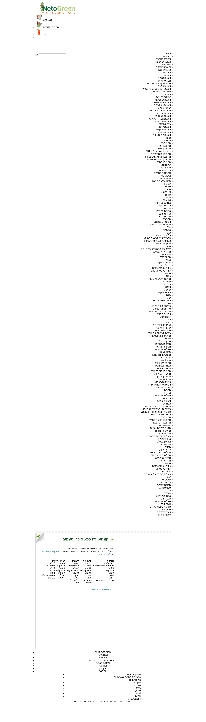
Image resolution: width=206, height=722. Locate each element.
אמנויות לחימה (163, 496)
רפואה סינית (164, 384)
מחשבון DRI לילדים (161, 154)
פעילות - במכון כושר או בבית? (156, 412)
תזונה (168, 137)
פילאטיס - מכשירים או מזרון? (156, 409)
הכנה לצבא (165, 498)
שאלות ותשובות (163, 349)
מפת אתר (103, 655)
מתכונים (167, 219)
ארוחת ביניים (164, 208)
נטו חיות (167, 393)
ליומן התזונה (104, 554)
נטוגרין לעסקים (163, 67)
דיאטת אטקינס (163, 129)
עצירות (167, 284)
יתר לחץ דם (165, 265)
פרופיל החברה (163, 59)
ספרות (167, 390)
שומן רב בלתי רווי (162, 341)
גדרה (138, 688)
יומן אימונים (165, 425)
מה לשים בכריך (163, 216)
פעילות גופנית (164, 401)
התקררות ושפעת (162, 243)
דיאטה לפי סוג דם (162, 135)
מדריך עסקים (134, 674)
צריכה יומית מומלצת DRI (158, 151)
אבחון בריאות (164, 368)
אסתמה (167, 230)
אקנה (168, 232)
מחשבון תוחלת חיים (161, 371)
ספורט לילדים (164, 485)
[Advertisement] (50, 45)
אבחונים (166, 140)
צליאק (168, 287)
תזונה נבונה (165, 352)
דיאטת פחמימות (162, 121)
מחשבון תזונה (164, 146)
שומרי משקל (164, 108)
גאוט (168, 295)
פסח (168, 197)
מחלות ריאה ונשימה (161, 455)
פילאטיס (166, 479)
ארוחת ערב (165, 213)
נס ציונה (137, 685)
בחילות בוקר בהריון (161, 306)
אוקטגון (103, 668)
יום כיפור (166, 184)
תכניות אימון (165, 433)
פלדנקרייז (166, 482)
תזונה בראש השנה (161, 181)
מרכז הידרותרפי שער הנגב (127, 677)
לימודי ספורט (164, 515)
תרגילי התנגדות (163, 431)
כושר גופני (166, 471)
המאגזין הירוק (164, 376)
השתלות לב (165, 444)
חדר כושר (166, 509)
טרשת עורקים (164, 262)
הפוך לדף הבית (103, 652)
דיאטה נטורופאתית (161, 102)
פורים (168, 194)
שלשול (167, 289)
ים (170, 490)
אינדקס (103, 665)
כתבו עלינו (166, 64)
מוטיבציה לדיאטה (162, 91)
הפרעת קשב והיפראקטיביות (157, 241)
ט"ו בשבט (166, 192)
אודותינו (103, 657)
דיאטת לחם (165, 127)
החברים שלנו (164, 70)
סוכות (168, 186)
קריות (138, 696)
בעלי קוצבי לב (164, 441)
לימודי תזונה (165, 357)
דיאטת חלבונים (163, 132)
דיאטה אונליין (164, 78)
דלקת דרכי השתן (162, 235)
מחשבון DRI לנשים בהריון (158, 156)
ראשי (168, 53)
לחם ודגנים (165, 317)
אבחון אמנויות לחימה (160, 414)
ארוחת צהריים (163, 211)
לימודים (167, 398)
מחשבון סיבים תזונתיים (159, 159)
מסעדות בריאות (163, 346)
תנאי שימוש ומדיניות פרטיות (103, 660)
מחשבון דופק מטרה (161, 422)
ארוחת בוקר (165, 205)
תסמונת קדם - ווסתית (160, 311)
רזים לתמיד (165, 124)
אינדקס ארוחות (163, 203)
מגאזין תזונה (165, 167)
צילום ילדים (135, 680)
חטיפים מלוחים (163, 344)
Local (138, 693)
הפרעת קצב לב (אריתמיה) (157, 238)
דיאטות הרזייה (164, 94)
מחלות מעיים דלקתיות (160, 279)
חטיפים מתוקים (163, 330)
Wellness (166, 360)
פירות (168, 338)
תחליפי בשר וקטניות (161, 336)
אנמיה (168, 260)
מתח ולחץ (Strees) (161, 251)
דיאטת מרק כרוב (162, 105)
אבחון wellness (163, 365)
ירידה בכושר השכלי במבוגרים (156, 249)
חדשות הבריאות (162, 374)
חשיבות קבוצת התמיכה (159, 83)
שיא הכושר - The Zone (159, 110)
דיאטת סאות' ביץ (162, 116)
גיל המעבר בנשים (162, 308)
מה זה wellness (163, 363)
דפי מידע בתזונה (162, 222)
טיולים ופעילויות (163, 387)
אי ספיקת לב (164, 439)
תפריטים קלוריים (162, 173)
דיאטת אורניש (164, 113)
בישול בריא (165, 175)
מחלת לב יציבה (163, 458)
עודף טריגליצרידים (161, 268)
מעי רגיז (167, 281)
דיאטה (167, 75)
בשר (168, 319)
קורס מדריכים (164, 512)
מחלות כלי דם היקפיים (159, 452)
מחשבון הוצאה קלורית (160, 420)
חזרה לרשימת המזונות (101, 589)
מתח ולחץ (166, 460)
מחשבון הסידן (164, 162)
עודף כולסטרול (163, 469)
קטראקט (166, 254)
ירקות (168, 322)
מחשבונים (165, 143)
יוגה (169, 477)
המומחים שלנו (163, 61)
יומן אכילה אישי (163, 97)
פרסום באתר (103, 663)
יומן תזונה (166, 165)
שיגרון (168, 298)
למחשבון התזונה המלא (51, 551)
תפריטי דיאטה (164, 80)
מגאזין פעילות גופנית (160, 428)
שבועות (167, 200)
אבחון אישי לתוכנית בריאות (157, 406)
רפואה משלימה (163, 382)
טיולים (138, 690)
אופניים (167, 493)
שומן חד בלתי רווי (162, 325)
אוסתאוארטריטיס (162, 300)
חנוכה (168, 189)
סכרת (168, 273)
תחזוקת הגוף (164, 379)
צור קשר (166, 56)
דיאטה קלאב (164, 86)
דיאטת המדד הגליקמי (160, 118)
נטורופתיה (152, 384)
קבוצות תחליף (164, 314)
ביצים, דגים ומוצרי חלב (159, 333)
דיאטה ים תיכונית (162, 99)
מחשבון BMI (164, 148)
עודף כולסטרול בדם (161, 270)
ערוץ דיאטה (165, 170)
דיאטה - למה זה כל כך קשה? (156, 89)
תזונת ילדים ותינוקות (161, 355)
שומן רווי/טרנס (163, 327)
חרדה (168, 246)
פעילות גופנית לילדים (160, 507)
